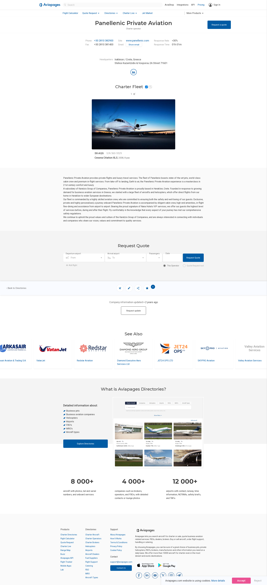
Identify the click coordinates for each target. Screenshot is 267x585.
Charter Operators (93, 538)
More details (218, 580)
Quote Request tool (195, 266)
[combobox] (83, 258)
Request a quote (219, 25)
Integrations (182, 4)
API (193, 4)
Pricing (201, 4)
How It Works (116, 538)
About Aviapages (117, 535)
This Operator (173, 266)
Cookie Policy (116, 550)
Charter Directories (68, 535)
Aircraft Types (91, 577)
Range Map (65, 550)
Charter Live (65, 546)
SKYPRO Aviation (168, 360)
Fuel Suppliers (91, 558)
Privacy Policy (116, 546)
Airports (88, 550)
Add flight (73, 265)
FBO (87, 570)
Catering (89, 566)
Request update (133, 310)
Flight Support (91, 562)
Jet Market (147, 13)
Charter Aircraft (92, 535)
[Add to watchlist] (147, 288)
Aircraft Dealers (92, 554)
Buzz (62, 554)
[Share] (138, 288)
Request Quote (193, 257)
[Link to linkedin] (133, 72)
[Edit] (129, 288)
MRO (87, 573)
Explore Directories (85, 443)
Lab (62, 570)
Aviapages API (66, 558)
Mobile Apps (65, 566)
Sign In (217, 4)
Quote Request (67, 542)
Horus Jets (246, 360)
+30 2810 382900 (103, 40)
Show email (134, 44)
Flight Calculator (70, 13)
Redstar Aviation (47, 360)
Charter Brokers (92, 542)
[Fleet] (120, 288)
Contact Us (121, 568)
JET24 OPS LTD (128, 360)
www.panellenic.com (137, 40)
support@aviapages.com (121, 562)
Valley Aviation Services (212, 360)
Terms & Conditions (118, 542)
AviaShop (169, 4)
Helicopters (90, 546)
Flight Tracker (66, 562)
